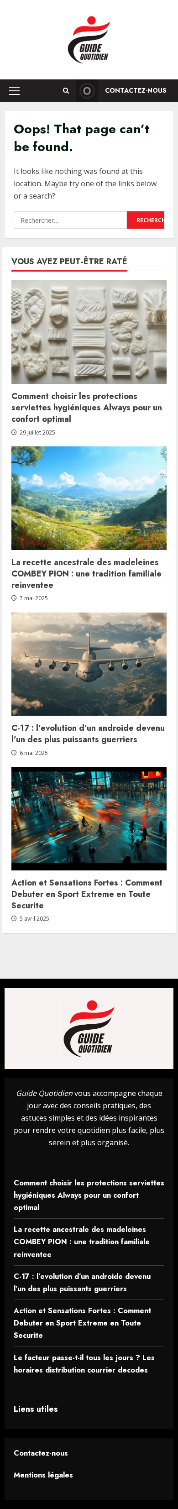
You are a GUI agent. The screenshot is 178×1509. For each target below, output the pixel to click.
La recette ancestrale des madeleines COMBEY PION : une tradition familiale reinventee (86, 573)
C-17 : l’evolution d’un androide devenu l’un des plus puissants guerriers (88, 733)
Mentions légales (43, 1475)
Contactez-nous (136, 90)
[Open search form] (66, 91)
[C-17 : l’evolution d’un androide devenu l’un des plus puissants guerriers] (89, 664)
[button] (14, 90)
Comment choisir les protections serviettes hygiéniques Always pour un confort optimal (86, 407)
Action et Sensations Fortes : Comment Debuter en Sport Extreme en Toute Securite (86, 894)
